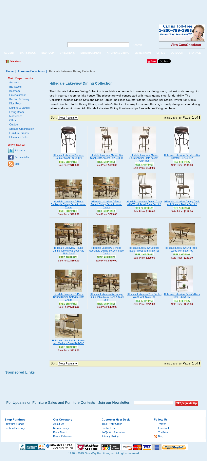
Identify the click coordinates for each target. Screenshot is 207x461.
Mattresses (15, 116)
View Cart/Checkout (186, 45)
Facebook (164, 428)
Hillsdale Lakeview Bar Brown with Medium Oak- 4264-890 (68, 342)
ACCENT (9, 52)
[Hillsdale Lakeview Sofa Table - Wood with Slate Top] (144, 292)
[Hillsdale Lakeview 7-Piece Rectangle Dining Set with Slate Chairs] (106, 245)
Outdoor (14, 124)
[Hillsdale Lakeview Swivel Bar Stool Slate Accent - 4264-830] (106, 153)
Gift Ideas (15, 61)
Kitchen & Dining (19, 99)
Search (137, 45)
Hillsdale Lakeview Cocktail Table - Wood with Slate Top (144, 249)
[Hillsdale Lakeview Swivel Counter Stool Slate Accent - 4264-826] (144, 153)
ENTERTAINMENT (90, 52)
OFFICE (160, 52)
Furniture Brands (19, 133)
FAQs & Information (113, 432)
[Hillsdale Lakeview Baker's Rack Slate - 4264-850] (182, 292)
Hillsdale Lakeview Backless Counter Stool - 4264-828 (68, 156)
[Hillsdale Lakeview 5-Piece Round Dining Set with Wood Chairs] (106, 199)
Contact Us (108, 428)
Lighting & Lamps (19, 107)
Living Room (16, 112)
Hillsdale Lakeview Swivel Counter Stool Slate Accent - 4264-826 (144, 158)
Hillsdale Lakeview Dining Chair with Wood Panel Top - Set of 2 (144, 203)
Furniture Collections (31, 71)
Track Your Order (112, 423)
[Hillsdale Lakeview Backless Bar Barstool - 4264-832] (181, 153)
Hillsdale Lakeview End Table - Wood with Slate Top (182, 249)
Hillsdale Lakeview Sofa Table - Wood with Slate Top (144, 295)
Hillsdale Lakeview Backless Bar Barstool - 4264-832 (182, 156)
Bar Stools (15, 86)
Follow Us (20, 150)
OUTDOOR (177, 52)
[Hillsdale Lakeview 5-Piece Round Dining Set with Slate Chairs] (68, 292)
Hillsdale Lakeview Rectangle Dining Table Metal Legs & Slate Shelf (106, 297)
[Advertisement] (73, 9)
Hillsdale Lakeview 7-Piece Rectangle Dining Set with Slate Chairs (106, 250)
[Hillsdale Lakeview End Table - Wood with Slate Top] (182, 245)
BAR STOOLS (28, 52)
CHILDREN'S (67, 52)
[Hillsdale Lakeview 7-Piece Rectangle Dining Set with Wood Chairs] (68, 199)
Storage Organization (21, 128)
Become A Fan (22, 157)
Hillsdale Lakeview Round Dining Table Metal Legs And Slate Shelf (68, 250)
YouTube (163, 432)
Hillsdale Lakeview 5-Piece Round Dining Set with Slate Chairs (68, 297)
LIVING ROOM (143, 52)
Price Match (60, 432)
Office (12, 120)
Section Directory (15, 428)
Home (10, 71)
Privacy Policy (110, 436)
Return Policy (61, 428)
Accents (14, 82)
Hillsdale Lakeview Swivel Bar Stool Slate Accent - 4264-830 (106, 156)
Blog (17, 164)
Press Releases (62, 436)
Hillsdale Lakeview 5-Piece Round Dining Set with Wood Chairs (106, 204)
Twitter (162, 423)
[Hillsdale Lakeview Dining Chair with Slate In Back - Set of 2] (182, 199)
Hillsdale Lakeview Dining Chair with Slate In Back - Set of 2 (182, 203)
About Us (58, 423)
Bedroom (14, 90)
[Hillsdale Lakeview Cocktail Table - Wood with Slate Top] (144, 245)
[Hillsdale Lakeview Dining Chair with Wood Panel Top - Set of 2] (144, 199)
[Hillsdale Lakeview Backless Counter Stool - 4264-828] (68, 153)
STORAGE (195, 52)
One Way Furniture (31, 36)
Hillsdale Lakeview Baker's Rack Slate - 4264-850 (182, 295)
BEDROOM (47, 52)
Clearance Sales (19, 137)
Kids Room (15, 103)
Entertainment (17, 95)
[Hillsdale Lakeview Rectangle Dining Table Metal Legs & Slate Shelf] (106, 292)
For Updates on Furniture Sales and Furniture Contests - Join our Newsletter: (68, 402)
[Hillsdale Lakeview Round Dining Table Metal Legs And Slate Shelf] (68, 245)
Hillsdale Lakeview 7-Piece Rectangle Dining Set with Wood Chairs (68, 204)
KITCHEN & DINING (118, 52)
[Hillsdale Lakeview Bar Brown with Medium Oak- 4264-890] (68, 338)
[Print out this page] (53, 62)
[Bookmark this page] (33, 62)
